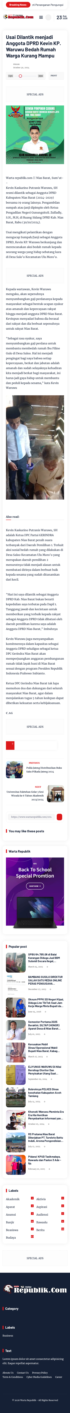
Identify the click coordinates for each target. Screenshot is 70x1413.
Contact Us (23, 1372)
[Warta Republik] (18, 18)
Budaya (20, 1237)
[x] (27, 745)
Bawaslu (49, 1222)
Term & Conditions (13, 1377)
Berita (50, 1230)
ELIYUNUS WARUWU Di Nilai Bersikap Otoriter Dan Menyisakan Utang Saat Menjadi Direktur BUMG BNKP (45, 1070)
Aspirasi (49, 1207)
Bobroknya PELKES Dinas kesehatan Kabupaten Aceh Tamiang (44, 1092)
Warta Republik (28, 1400)
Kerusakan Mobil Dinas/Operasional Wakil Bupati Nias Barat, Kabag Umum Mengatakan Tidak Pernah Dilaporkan (43, 1048)
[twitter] (29, 1388)
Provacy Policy (40, 1372)
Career (58, 1377)
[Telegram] (35, 745)
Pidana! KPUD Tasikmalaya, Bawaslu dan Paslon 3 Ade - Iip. (44, 1160)
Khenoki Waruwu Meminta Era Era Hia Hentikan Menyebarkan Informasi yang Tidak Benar (46, 1115)
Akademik (19, 1199)
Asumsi (19, 1214)
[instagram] (34, 1388)
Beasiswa (19, 1230)
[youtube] (45, 1388)
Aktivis (49, 1199)
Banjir (19, 1222)
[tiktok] (40, 1388)
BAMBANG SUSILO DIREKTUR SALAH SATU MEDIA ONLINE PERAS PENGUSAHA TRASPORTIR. (45, 980)
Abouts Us (8, 1372)
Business (8, 1335)
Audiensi (49, 1214)
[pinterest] (52, 745)
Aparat (19, 1207)
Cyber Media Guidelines (39, 1377)
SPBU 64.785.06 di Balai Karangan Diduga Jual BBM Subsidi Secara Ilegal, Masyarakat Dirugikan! (44, 958)
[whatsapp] (44, 745)
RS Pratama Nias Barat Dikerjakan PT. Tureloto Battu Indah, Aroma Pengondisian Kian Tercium (45, 1137)
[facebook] (18, 745)
